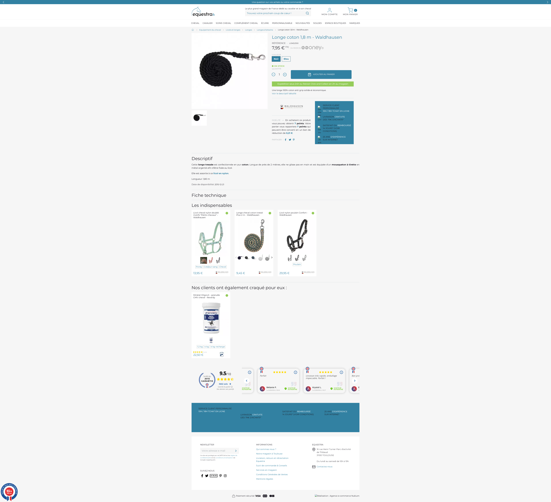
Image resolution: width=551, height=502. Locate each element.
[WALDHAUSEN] (291, 106)
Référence (279, 43)
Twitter (207, 477)
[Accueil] (193, 30)
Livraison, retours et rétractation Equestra (272, 459)
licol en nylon (220, 173)
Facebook (202, 477)
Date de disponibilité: (203, 184)
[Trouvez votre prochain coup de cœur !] (307, 13)
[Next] (271, 257)
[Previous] (236, 257)
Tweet (290, 140)
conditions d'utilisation (224, 458)
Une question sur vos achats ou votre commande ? (277, 2)
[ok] (236, 451)
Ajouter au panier (324, 74)
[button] (548, 2)
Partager (286, 140)
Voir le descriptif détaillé (284, 93)
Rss (211, 477)
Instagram (225, 477)
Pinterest (294, 140)
